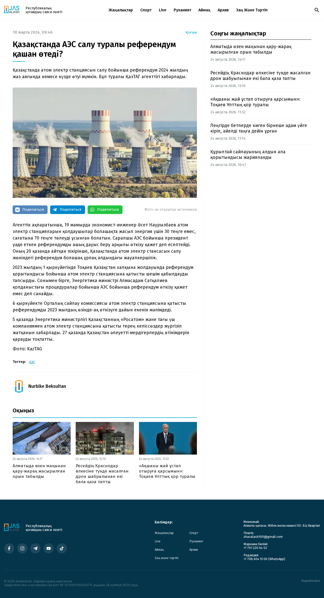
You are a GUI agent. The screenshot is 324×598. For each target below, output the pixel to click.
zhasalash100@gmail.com (263, 537)
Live (162, 10)
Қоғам (191, 32)
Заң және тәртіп (252, 10)
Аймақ (204, 10)
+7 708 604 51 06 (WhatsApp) (264, 559)
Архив (223, 10)
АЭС (32, 362)
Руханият (182, 10)
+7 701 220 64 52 (255, 548)
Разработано (310, 581)
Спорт (146, 10)
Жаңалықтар (121, 10)
